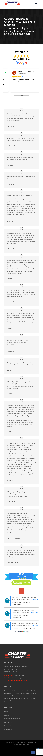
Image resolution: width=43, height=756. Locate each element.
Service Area (8, 722)
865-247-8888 (8, 675)
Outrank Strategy (20, 742)
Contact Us (7, 726)
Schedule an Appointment (12, 718)
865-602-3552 (8, 678)
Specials (7, 715)
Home (6, 711)
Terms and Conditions (21, 744)
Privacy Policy (31, 742)
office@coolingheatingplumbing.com (15, 680)
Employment (8, 729)
